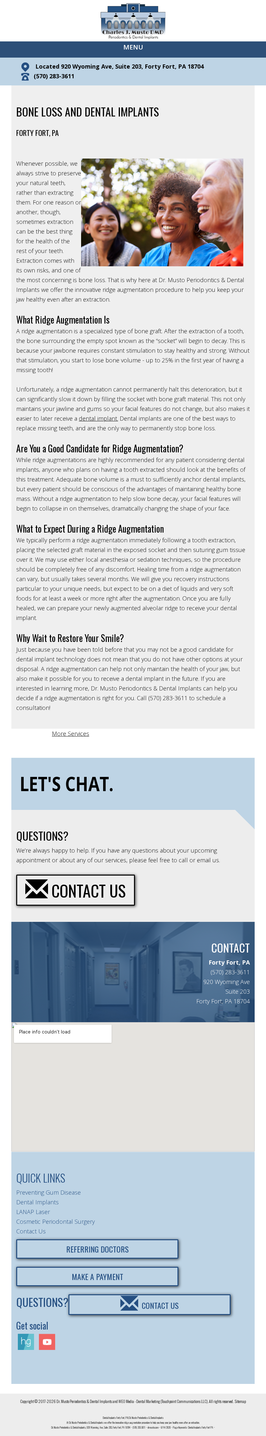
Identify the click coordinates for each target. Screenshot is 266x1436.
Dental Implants (37, 1202)
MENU (133, 47)
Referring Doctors (97, 1249)
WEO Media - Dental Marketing (139, 1401)
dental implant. (98, 418)
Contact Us (87, 890)
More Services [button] (70, 733)
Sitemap (240, 1401)
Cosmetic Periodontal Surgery (55, 1221)
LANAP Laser (33, 1212)
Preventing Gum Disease (48, 1192)
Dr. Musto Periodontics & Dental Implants (84, 1401)
